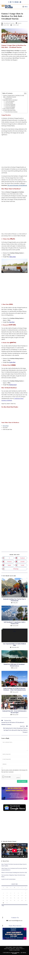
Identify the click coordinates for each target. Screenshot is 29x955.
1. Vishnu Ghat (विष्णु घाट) (9, 101)
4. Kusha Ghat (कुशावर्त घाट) (10, 105)
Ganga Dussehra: (8, 98)
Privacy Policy (20, 948)
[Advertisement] (14, 76)
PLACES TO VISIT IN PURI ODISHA (8, 879)
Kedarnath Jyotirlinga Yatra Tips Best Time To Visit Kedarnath (14, 599)
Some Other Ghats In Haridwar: (11, 111)
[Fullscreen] (25, 856)
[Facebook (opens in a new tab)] (10, 2)
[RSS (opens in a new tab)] (19, 2)
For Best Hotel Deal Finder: (9, 110)
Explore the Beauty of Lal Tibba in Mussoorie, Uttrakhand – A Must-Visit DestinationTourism (14, 689)
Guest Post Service (9, 948)
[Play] (3, 856)
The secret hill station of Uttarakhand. (17, 185)
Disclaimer (9, 947)
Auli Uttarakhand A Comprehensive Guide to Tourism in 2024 (14, 622)
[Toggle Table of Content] (24, 93)
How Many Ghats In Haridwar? (10, 100)
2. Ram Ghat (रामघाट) (9, 102)
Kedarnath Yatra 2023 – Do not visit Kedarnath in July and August (14, 711)
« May (2, 905)
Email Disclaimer (17, 947)
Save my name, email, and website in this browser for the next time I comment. (14, 771)
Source (19, 23)
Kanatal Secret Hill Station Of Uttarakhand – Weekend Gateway (14, 665)
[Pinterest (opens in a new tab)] (12, 2)
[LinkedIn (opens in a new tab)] (15, 2)
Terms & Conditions (14, 950)
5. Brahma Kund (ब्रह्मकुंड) (10, 107)
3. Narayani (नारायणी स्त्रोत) (10, 104)
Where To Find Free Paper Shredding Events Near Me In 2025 (14, 872)
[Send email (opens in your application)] (20, 2)
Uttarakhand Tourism (8, 23)
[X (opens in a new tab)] (9, 2)
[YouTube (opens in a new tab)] (17, 2)
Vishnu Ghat (12, 256)
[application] (14, 850)
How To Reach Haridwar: (9, 108)
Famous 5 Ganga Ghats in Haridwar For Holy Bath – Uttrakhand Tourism (13, 96)
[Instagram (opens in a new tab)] (13, 2)
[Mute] (23, 856)
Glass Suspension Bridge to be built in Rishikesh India (14, 644)
